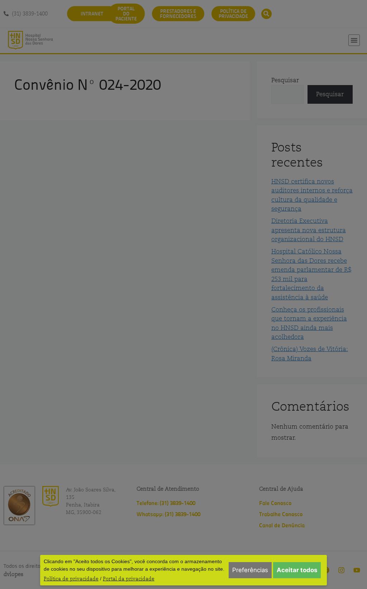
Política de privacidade (71, 578)
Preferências (250, 570)
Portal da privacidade (128, 578)
